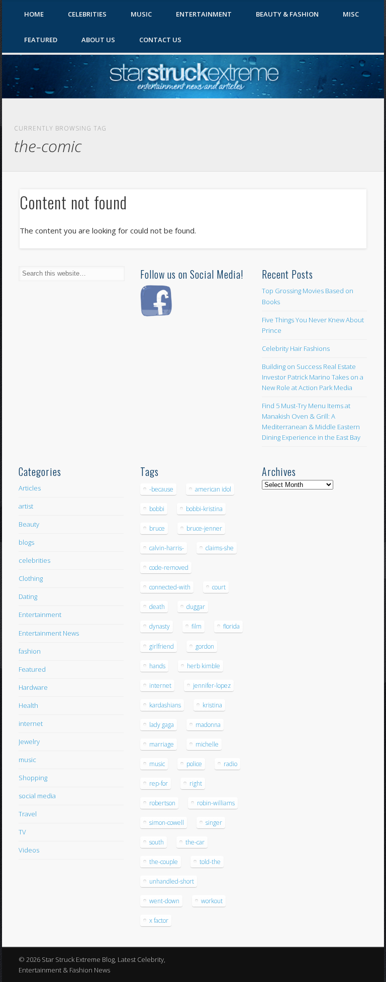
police (194, 764)
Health (28, 705)
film (196, 626)
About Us (98, 39)
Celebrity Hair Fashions (296, 348)
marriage (161, 744)
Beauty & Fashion (287, 14)
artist (26, 506)
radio (230, 764)
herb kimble (203, 666)
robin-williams (216, 803)
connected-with (169, 587)
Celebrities (87, 14)
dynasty (159, 626)
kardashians (165, 705)
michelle (207, 744)
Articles (30, 488)
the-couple (163, 861)
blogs (26, 542)
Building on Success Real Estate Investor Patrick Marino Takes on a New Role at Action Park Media (312, 377)
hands (157, 666)
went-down (164, 901)
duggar (195, 606)
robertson (162, 803)
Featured (40, 39)
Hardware (33, 687)
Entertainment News (49, 633)
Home (34, 14)
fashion (30, 651)
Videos (29, 849)
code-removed (168, 567)
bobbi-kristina (204, 509)
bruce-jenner (204, 528)
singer (214, 822)
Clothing (31, 578)
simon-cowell (166, 822)
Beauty (29, 524)
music (27, 759)
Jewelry (29, 741)
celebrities (34, 560)
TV (22, 831)
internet (31, 723)
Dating (28, 596)
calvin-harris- (166, 548)
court (219, 587)
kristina (212, 705)
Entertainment (204, 14)
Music (141, 14)
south (156, 842)
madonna (208, 724)
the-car (195, 842)
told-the (210, 861)
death (157, 606)
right (195, 783)
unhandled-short (171, 881)
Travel (28, 813)
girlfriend (161, 646)
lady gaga (161, 724)
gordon (205, 646)
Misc (351, 14)
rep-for (158, 783)
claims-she (220, 548)
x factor (158, 920)
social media (37, 795)
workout (212, 901)
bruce (157, 528)
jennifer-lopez (212, 685)
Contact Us (160, 39)
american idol (213, 489)
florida (231, 626)
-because (161, 489)
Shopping (33, 777)
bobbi (156, 509)
